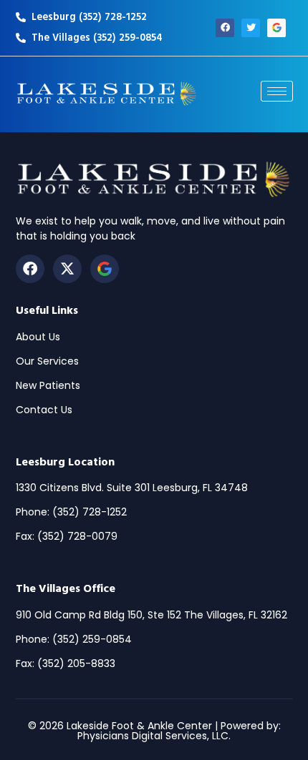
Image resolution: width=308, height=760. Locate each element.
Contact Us (44, 410)
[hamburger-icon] (277, 91)
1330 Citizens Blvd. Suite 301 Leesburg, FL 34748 (132, 487)
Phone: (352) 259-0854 (74, 639)
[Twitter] (250, 28)
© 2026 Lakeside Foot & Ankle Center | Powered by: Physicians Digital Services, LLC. (154, 731)
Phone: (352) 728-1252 (71, 512)
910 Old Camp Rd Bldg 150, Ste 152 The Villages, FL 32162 (151, 615)
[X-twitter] (67, 269)
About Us (38, 337)
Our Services (47, 361)
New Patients (48, 385)
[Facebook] (225, 28)
